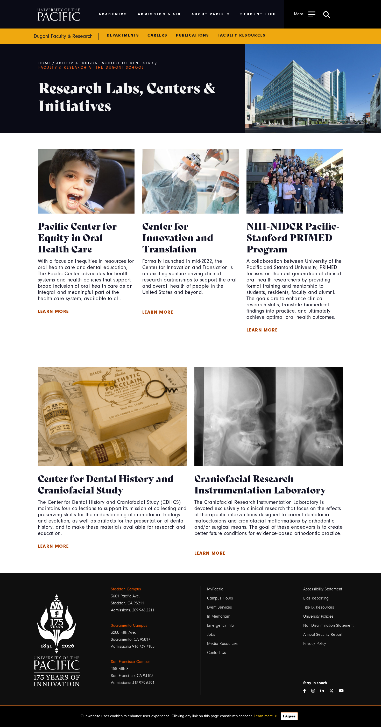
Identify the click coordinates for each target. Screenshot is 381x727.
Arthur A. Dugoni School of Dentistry (105, 63)
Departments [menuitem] (123, 35)
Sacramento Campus (129, 625)
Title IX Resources (318, 607)
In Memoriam (218, 616)
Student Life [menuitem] (258, 14)
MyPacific (215, 589)
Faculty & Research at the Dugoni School (91, 68)
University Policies (318, 616)
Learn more (53, 311)
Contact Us (216, 652)
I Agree (289, 716)
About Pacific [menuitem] (211, 14)
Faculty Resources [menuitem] (241, 35)
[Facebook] (306, 691)
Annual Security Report (322, 634)
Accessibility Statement (322, 589)
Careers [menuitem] (157, 35)
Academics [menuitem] (113, 14)
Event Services (219, 607)
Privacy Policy (314, 643)
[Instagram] (315, 691)
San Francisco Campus (131, 661)
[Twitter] (333, 691)
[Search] (326, 14)
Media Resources (222, 643)
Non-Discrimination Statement (328, 625)
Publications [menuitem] (192, 35)
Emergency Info (220, 625)
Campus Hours (220, 598)
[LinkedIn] (324, 691)
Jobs (211, 634)
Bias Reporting (316, 598)
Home (45, 63)
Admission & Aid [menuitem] (159, 14)
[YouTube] (343, 691)
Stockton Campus (126, 589)
